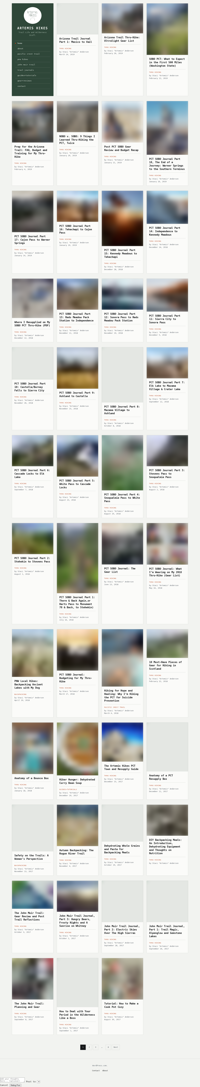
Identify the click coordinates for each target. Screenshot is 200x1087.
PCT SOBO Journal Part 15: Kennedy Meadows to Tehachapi (120, 253)
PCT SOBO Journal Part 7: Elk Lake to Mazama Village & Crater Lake (167, 385)
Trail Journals (26, 70)
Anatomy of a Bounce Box (31, 778)
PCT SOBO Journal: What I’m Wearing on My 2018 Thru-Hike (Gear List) (165, 572)
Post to (31, 1081)
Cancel (4, 1085)
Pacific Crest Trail (29, 54)
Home (20, 43)
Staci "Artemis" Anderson (76, 52)
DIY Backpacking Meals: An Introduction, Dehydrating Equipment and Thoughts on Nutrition (165, 846)
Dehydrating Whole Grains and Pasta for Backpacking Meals (122, 849)
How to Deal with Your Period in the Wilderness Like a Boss (77, 1014)
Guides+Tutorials (27, 75)
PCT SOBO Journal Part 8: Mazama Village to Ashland (122, 410)
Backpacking (20, 694)
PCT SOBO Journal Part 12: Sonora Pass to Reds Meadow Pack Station (121, 317)
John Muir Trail (26, 65)
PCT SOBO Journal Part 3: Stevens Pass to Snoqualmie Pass (167, 473)
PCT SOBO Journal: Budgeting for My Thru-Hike (75, 678)
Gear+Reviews (25, 81)
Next (116, 1047)
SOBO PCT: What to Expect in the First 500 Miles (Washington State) (167, 62)
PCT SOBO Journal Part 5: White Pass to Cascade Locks (77, 484)
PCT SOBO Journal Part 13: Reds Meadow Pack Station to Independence (76, 317)
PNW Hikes (23, 59)
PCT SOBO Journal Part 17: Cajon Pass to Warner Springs (32, 239)
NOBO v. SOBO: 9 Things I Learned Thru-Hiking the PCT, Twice (77, 139)
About (20, 49)
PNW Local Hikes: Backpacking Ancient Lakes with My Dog (28, 684)
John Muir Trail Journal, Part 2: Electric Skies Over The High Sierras (122, 929)
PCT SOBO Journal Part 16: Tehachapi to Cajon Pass (75, 229)
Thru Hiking (65, 48)
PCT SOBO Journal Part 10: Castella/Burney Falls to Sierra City (30, 387)
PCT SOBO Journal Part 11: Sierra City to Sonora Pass (164, 319)
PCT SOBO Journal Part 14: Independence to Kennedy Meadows (164, 231)
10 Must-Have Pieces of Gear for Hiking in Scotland (165, 665)
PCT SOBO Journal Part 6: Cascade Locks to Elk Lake (32, 473)
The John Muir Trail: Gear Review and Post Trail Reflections (29, 916)
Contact (22, 86)
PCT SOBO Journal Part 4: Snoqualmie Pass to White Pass (122, 498)
